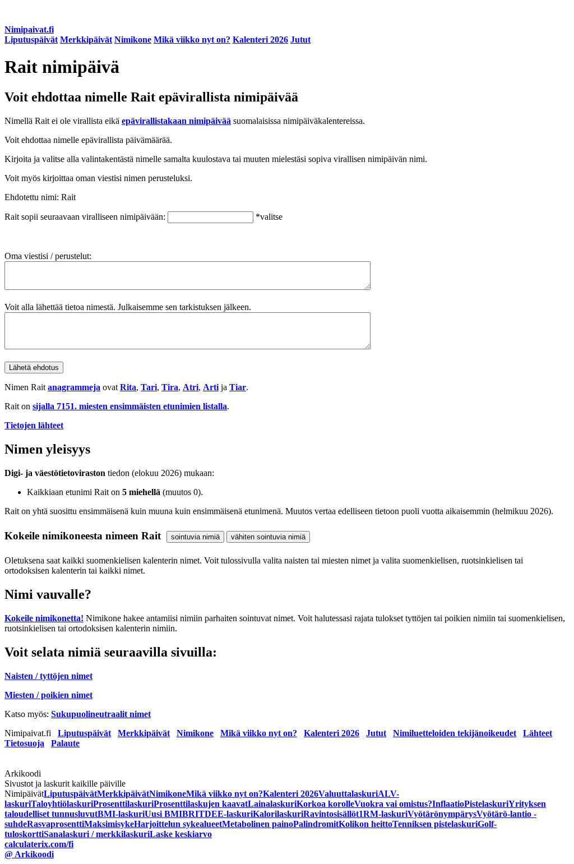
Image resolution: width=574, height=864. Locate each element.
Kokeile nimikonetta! (44, 618)
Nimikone (132, 39)
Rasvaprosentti (55, 824)
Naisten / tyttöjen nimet (48, 676)
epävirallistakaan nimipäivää (176, 121)
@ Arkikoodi (29, 854)
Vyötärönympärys (442, 814)
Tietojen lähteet (33, 425)
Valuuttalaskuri (348, 793)
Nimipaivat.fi (29, 29)
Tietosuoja (24, 743)
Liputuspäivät (31, 39)
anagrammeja (74, 387)
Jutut (300, 39)
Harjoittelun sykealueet (178, 824)
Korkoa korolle (325, 803)
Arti (211, 387)
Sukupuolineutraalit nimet (101, 714)
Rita (128, 387)
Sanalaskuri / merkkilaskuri (97, 834)
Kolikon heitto (365, 824)
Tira (169, 387)
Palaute (65, 743)
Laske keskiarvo (181, 834)
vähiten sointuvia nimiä (268, 537)
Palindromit (316, 824)
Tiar (237, 387)
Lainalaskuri (272, 803)
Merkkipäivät (86, 39)
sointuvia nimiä (195, 537)
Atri (190, 387)
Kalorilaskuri (278, 814)
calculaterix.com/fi (38, 844)
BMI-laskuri (121, 814)
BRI (190, 814)
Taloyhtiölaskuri (62, 803)
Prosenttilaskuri (123, 803)
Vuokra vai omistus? (393, 803)
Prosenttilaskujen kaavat (201, 803)
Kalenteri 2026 (260, 39)
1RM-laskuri (383, 814)
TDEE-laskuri (225, 814)
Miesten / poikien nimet (48, 695)
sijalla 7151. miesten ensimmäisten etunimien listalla (130, 406)
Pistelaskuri (486, 803)
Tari (149, 387)
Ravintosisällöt (331, 814)
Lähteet (537, 733)
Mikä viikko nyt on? (192, 39)
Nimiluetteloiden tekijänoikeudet (454, 733)
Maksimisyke (109, 824)
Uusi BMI (163, 814)
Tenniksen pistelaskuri (435, 824)
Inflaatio (448, 803)
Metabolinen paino (257, 824)
